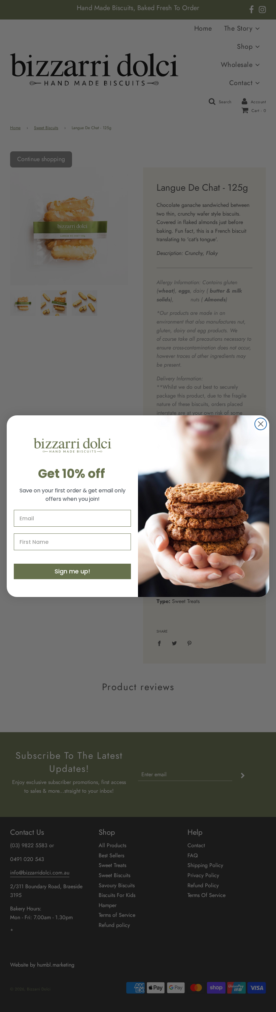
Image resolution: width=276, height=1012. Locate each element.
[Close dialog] (261, 424)
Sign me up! (72, 571)
